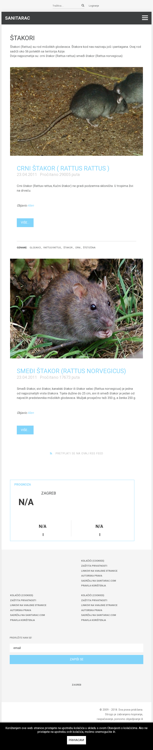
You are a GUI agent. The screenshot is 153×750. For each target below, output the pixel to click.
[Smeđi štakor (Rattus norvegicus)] (76, 308)
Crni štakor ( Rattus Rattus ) (63, 168)
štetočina (89, 247)
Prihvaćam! (76, 740)
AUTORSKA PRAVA (91, 575)
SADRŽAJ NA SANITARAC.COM (98, 580)
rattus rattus (52, 247)
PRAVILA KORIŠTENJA (93, 585)
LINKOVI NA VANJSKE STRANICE (99, 570)
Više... (25, 222)
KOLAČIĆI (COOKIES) (92, 560)
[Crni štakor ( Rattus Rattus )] (76, 111)
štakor (68, 247)
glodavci (35, 247)
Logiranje (94, 5)
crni (77, 247)
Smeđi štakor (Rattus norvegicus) (71, 371)
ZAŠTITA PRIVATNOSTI (94, 565)
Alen (31, 205)
